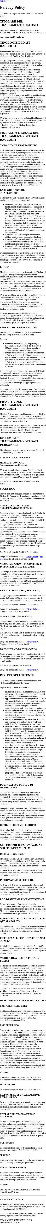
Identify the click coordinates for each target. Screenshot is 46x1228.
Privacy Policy (32, 556)
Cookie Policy (27, 1222)
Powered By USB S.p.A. (17, 1225)
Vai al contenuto (6, 1)
